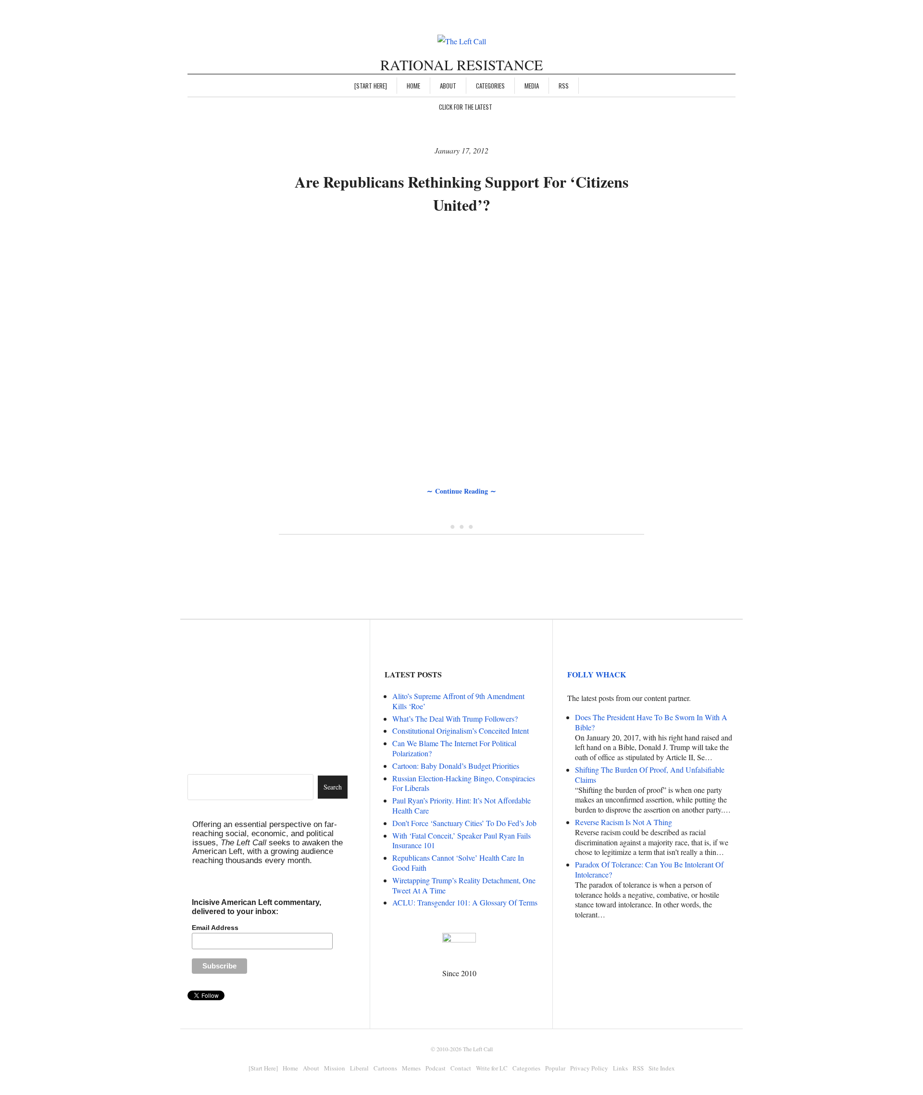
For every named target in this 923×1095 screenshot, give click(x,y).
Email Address (215, 927)
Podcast (435, 1068)
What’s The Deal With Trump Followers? (455, 718)
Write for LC (492, 1068)
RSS (564, 85)
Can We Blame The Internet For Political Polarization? (454, 748)
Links (620, 1068)
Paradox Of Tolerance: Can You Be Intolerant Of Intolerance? (649, 869)
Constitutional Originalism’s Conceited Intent (460, 731)
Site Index (662, 1068)
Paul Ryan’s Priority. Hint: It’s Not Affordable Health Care (461, 805)
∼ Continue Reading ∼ (461, 491)
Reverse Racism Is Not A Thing (623, 822)
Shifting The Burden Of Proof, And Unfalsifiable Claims (649, 774)
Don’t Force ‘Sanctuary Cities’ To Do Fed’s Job (464, 823)
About (448, 85)
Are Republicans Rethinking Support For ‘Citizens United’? (461, 193)
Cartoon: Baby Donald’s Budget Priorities (455, 766)
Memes (411, 1068)
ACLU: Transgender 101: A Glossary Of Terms (464, 902)
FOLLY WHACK (596, 674)
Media (531, 85)
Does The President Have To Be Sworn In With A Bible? (651, 722)
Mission (334, 1068)
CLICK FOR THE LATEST (465, 107)
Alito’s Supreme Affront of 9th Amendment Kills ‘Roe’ (458, 701)
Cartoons (385, 1068)
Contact (460, 1068)
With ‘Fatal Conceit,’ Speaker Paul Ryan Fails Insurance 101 (461, 840)
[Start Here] (370, 85)
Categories (490, 85)
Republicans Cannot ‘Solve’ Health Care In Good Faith (458, 863)
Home (413, 85)
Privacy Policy (589, 1068)
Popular (555, 1068)
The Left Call (478, 1049)
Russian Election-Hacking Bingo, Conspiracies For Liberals (463, 783)
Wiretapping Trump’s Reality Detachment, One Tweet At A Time (464, 885)
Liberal (359, 1068)
